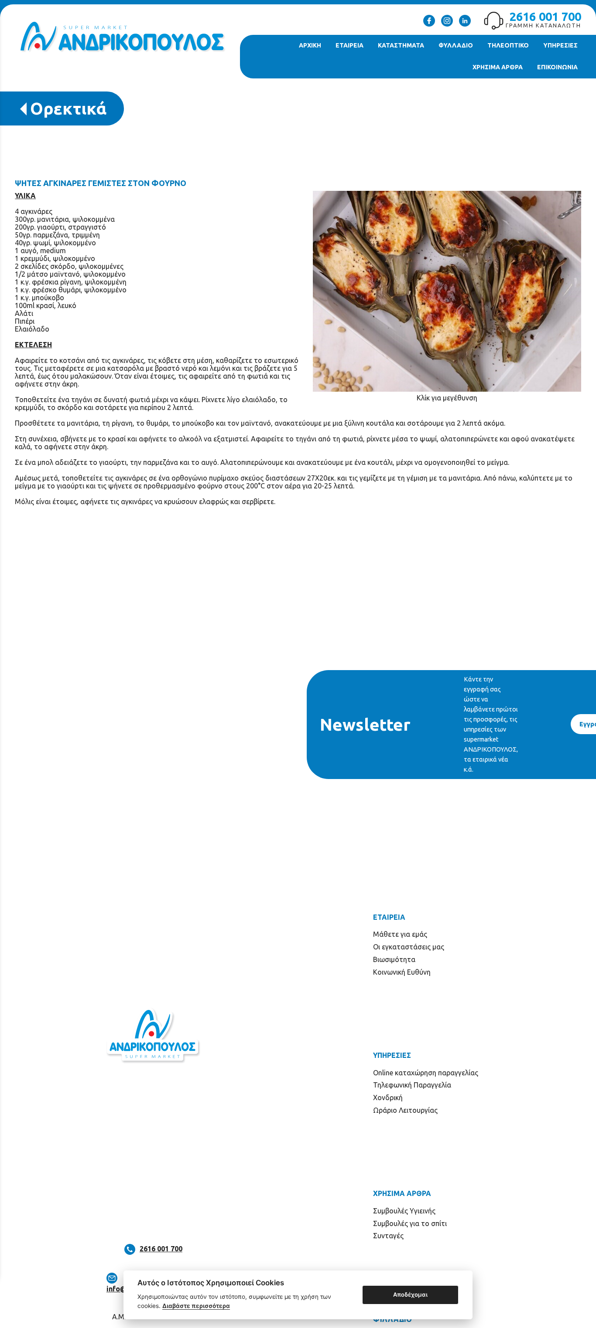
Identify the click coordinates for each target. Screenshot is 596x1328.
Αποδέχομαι (410, 1294)
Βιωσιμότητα (394, 959)
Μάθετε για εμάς (400, 934)
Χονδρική (388, 1097)
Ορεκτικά (68, 108)
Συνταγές (388, 1236)
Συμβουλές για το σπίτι (410, 1223)
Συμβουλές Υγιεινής (404, 1211)
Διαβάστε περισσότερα (196, 1305)
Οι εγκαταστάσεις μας (408, 947)
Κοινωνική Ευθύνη (402, 972)
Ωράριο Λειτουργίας (405, 1110)
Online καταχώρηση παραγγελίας (425, 1073)
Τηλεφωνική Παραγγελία (412, 1085)
